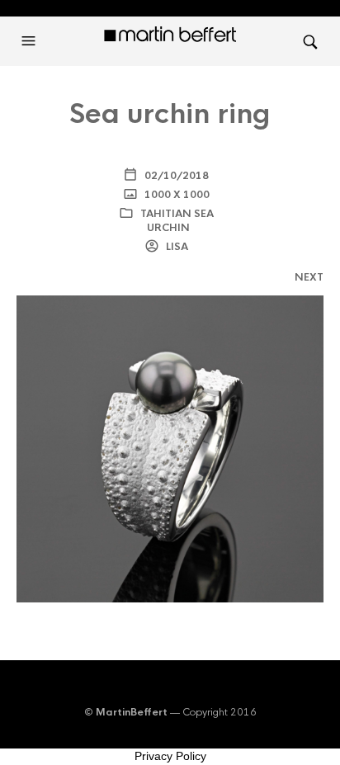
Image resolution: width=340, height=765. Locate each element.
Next (309, 277)
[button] (30, 41)
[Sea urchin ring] (170, 449)
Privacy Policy (170, 756)
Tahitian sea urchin (177, 220)
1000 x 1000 (176, 194)
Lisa (175, 246)
